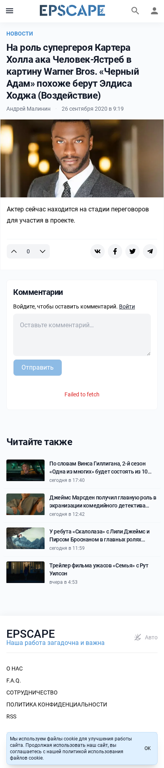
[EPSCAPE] (72, 11)
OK (147, 748)
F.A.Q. (13, 680)
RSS (11, 716)
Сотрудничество (32, 692)
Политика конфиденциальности (56, 704)
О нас (14, 668)
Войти (127, 306)
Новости (19, 33)
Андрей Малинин (28, 108)
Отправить (37, 367)
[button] (9, 11)
